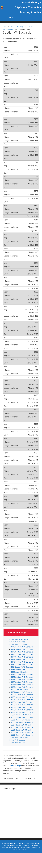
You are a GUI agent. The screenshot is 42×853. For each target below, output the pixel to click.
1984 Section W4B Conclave (22, 675)
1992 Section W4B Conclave (22, 695)
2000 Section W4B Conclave (22, 715)
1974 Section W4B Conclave (22, 649)
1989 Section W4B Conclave (22, 687)
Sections (29, 27)
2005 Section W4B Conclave (22, 727)
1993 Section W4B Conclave (22, 697)
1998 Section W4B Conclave (22, 710)
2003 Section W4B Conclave (22, 722)
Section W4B (8, 29)
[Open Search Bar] (2, 17)
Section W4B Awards (16, 642)
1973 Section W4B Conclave (22, 647)
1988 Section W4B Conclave (22, 685)
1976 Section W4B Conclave (22, 654)
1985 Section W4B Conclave (22, 677)
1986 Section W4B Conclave (22, 680)
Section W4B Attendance (18, 639)
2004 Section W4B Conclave (22, 725)
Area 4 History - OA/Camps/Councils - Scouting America (27, 7)
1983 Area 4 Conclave (19, 672)
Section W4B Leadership (18, 737)
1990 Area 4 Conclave (20, 690)
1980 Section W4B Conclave (22, 665)
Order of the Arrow (17, 27)
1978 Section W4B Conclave (22, 659)
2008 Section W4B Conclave (22, 735)
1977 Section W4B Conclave (22, 657)
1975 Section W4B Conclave (22, 652)
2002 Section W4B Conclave (22, 720)
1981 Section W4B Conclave (22, 667)
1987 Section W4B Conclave (22, 682)
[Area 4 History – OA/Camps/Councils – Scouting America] (2, 7)
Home (5, 27)
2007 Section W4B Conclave (22, 732)
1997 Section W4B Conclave (22, 707)
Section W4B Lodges (16, 740)
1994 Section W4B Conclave (22, 700)
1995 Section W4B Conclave (22, 702)
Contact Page (15, 766)
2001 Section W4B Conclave (22, 717)
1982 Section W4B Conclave (22, 670)
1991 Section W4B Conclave (22, 692)
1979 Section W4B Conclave (22, 662)
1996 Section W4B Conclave (22, 705)
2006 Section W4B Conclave (22, 730)
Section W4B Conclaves (17, 644)
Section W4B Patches (16, 742)
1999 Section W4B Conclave (22, 712)
